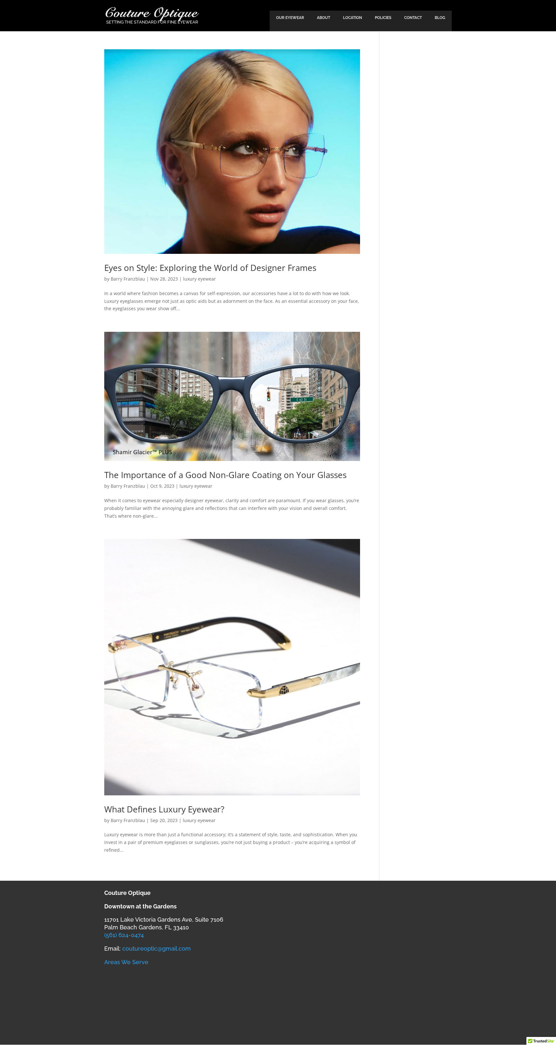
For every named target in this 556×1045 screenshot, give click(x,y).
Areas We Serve (126, 962)
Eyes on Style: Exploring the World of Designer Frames (210, 267)
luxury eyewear (199, 279)
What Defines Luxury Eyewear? (164, 809)
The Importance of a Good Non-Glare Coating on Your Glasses (225, 475)
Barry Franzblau (128, 279)
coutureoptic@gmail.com (156, 948)
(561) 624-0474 (124, 935)
